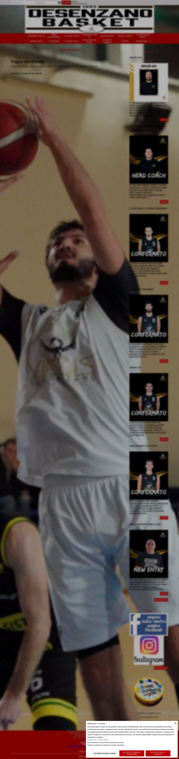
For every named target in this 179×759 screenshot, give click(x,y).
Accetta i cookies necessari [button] (132, 753)
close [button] (175, 723)
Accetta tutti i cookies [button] (158, 753)
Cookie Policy (92, 740)
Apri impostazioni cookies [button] (104, 753)
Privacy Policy (103, 740)
